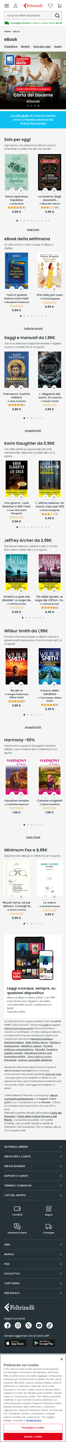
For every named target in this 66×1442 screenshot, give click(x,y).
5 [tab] (31, 221)
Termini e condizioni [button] (18, 1185)
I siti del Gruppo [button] (15, 1195)
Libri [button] (7, 1244)
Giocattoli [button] (12, 1273)
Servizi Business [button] (14, 1166)
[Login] (15, 5)
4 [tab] (28, 221)
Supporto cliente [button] (16, 1176)
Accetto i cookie (33, 1436)
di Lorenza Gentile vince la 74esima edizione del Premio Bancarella (33, 119)
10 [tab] (49, 221)
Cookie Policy (33, 1420)
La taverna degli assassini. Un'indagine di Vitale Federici (49, 198)
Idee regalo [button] (12, 1293)
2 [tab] (20, 221)
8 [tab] (42, 221)
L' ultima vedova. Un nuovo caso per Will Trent (50, 505)
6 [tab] (35, 221)
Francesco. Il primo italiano (16, 395)
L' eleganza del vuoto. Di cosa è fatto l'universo (49, 396)
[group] (33, 23)
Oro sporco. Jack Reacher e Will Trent (16, 504)
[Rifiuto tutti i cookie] (62, 1359)
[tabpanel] (33, 80)
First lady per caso (50, 295)
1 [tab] (17, 221)
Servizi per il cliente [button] (17, 1156)
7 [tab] (38, 221)
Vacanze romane (16, 801)
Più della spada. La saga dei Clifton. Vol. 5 (49, 598)
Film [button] (6, 1264)
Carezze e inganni (49, 801)
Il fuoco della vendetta (49, 692)
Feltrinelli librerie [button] (16, 1147)
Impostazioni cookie (33, 1427)
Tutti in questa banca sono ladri (16, 296)
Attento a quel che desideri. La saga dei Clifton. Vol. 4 (16, 598)
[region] (33, 1398)
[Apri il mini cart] (59, 5)
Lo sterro (49, 903)
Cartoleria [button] (12, 1283)
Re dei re (17, 691)
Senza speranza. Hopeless (16, 198)
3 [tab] (24, 221)
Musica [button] (9, 1254)
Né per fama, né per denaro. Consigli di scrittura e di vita (17, 904)
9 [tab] (45, 221)
